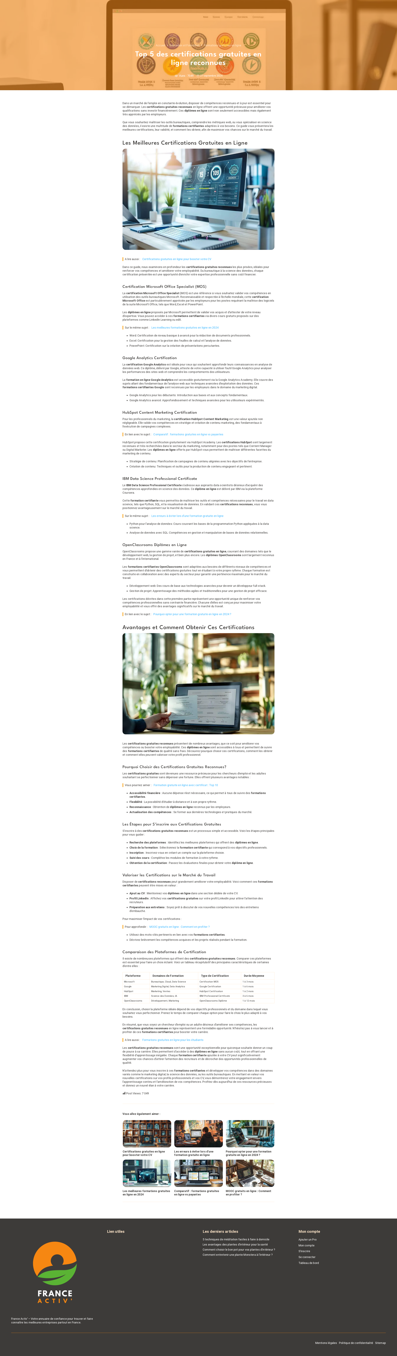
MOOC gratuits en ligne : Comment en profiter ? (179, 926)
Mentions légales (326, 1343)
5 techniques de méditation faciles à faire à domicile (236, 1239)
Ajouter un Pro (308, 1239)
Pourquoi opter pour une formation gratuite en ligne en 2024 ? (192, 614)
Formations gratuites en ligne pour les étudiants (173, 1040)
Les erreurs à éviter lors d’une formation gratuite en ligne (188, 516)
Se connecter (307, 1257)
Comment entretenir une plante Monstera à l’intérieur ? (238, 1254)
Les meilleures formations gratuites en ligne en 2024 (185, 327)
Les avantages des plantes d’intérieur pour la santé (235, 1244)
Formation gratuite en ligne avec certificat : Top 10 (186, 785)
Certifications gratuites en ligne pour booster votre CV (176, 259)
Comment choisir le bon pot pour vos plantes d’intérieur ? (239, 1249)
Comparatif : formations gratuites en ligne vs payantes (188, 434)
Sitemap (380, 1343)
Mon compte (307, 1245)
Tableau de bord (309, 1263)
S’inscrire (304, 1251)
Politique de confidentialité (356, 1343)
